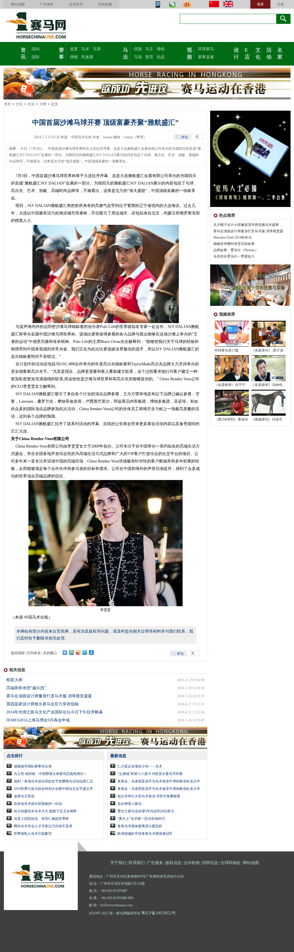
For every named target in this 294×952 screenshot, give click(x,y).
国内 (36, 49)
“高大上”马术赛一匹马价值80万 (141, 819)
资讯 (23, 53)
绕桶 (74, 57)
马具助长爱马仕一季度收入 (234, 256)
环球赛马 (206, 49)
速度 (74, 49)
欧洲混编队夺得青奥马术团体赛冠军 (145, 834)
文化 (258, 53)
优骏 (138, 49)
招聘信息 (210, 863)
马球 (97, 49)
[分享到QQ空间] (71, 652)
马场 (138, 57)
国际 (36, 57)
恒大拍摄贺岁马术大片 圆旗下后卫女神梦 (45, 811)
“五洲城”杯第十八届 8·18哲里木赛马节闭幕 (150, 774)
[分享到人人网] (91, 652)
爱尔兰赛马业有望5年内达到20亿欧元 (145, 811)
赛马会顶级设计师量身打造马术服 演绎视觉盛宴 (49, 696)
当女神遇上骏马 (129, 804)
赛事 (61, 53)
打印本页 (34, 653)
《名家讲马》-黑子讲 (267, 350)
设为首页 (76, 4)
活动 (269, 53)
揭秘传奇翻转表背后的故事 (234, 244)
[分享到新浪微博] (78, 652)
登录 (260, 4)
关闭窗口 (50, 653)
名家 (280, 53)
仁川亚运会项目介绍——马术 (139, 766)
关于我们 (118, 863)
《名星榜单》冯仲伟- (267, 385)
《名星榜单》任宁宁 (229, 385)
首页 (7, 104)
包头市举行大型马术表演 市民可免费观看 (148, 796)
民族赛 (87, 57)
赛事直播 (206, 57)
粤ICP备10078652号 (158, 913)
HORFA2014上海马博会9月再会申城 (38, 720)
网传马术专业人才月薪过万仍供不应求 (43, 826)
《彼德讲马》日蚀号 (266, 419)
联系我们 (137, 863)
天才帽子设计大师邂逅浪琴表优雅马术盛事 (246, 225)
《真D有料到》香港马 (231, 419)
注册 (280, 4)
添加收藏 (105, 4)
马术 (85, 49)
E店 (247, 53)
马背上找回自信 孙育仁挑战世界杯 (41, 819)
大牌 (42, 104)
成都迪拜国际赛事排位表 (33, 766)
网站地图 (18, 4)
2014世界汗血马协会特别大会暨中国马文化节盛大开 (53, 789)
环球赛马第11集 (226, 350)
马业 (125, 53)
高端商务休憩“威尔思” (26, 688)
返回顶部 (18, 653)
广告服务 (47, 4)
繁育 (149, 57)
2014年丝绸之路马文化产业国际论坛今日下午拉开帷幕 (54, 712)
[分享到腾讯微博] (84, 652)
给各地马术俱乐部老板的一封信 (38, 804)
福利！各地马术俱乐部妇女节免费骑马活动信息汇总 (53, 781)
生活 (31, 104)
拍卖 (161, 57)
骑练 (161, 49)
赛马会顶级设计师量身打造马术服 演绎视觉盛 (248, 231)
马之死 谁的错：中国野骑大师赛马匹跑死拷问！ (50, 774)
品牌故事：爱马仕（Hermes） (235, 250)
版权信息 (173, 863)
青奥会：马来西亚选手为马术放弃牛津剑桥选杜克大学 (158, 781)
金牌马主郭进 (24, 796)
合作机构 (192, 863)
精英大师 (14, 680)
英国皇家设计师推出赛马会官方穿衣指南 (42, 704)
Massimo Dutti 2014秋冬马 (232, 237)
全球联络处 (230, 863)
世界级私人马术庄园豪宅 (33, 834)
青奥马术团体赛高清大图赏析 (139, 826)
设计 (236, 53)
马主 (149, 49)
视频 (189, 53)
